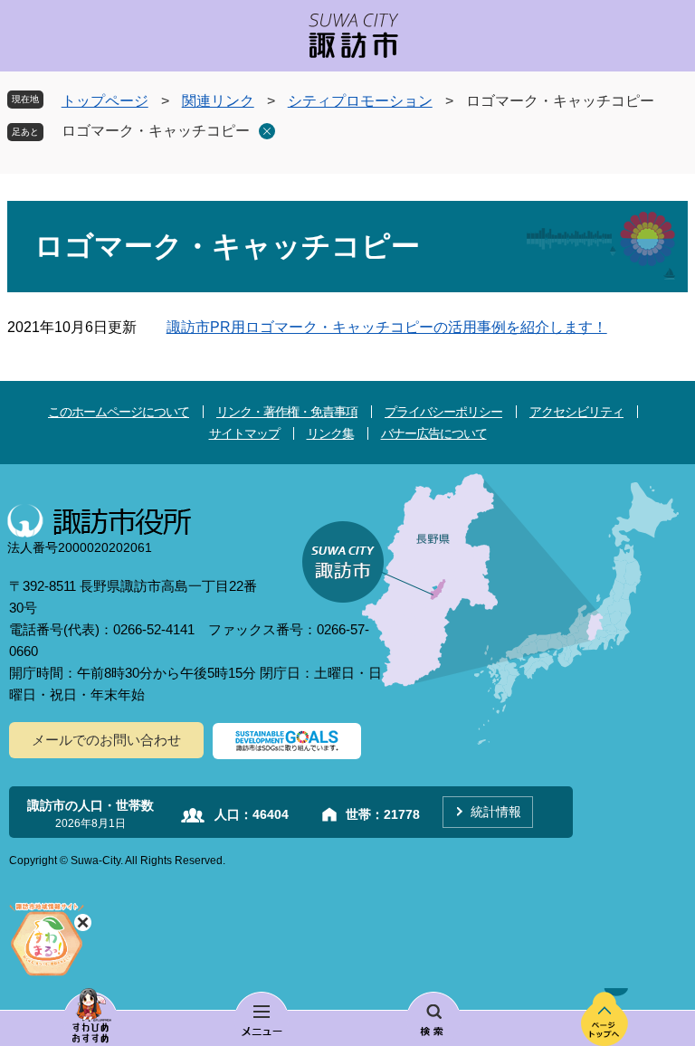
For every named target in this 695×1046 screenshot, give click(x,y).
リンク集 (330, 433)
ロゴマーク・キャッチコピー (156, 130)
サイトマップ (244, 433)
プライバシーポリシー (443, 411)
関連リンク (218, 101)
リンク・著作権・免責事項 (286, 411)
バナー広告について (434, 433)
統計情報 (496, 811)
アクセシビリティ (576, 411)
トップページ (105, 101)
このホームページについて (118, 411)
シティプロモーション (360, 101)
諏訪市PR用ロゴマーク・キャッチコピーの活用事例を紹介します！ (387, 327)
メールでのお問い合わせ (106, 739)
